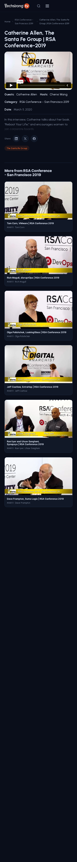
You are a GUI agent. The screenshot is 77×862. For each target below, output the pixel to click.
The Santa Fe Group (17, 148)
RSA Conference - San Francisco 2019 (24, 21)
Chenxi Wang (58, 94)
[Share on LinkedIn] (16, 138)
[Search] (38, 6)
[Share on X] (25, 138)
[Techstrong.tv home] (16, 6)
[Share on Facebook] (34, 138)
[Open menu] (47, 6)
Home (7, 21)
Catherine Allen (26, 94)
